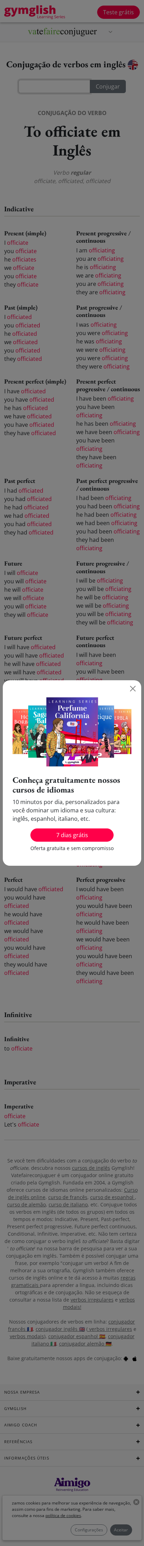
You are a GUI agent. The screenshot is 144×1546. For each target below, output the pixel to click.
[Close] (132, 688)
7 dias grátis (72, 835)
